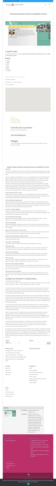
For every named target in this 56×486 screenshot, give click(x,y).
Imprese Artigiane (33, 370)
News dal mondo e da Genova (36, 372)
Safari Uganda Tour (10, 463)
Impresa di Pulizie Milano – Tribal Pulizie (14, 355)
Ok (28, 483)
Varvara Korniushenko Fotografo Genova (35, 476)
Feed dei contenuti (9, 392)
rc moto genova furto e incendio (12, 352)
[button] (28, 98)
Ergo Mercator (16, 476)
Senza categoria (32, 382)
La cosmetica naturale (15, 122)
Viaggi (7, 467)
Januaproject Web (28, 478)
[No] (54, 482)
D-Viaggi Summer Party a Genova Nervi (14, 350)
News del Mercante (33, 374)
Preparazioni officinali (15, 120)
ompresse (13, 117)
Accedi (6, 390)
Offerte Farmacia (33, 376)
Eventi (30, 368)
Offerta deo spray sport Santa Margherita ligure (15, 357)
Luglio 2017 (7, 368)
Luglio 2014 (7, 374)
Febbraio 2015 (8, 372)
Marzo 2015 (8, 370)
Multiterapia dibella (15, 119)
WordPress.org (8, 396)
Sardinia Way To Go (10, 465)
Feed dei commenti (9, 394)
